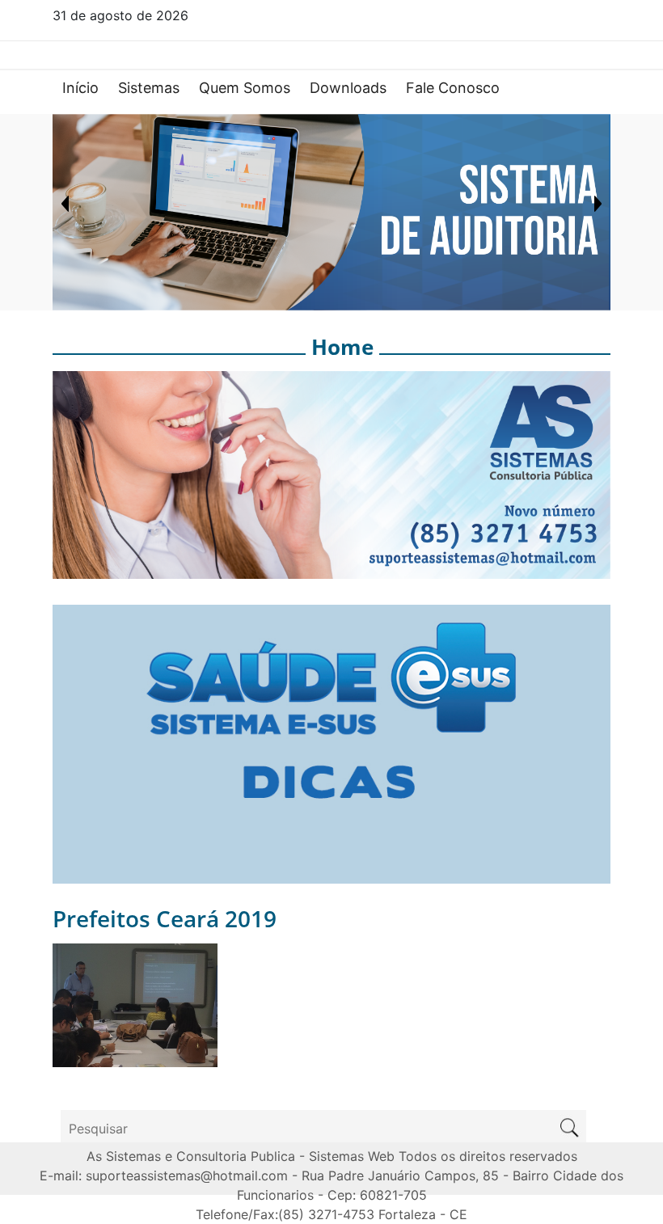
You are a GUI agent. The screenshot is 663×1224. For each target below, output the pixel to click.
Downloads (348, 87)
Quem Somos (244, 87)
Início (80, 87)
